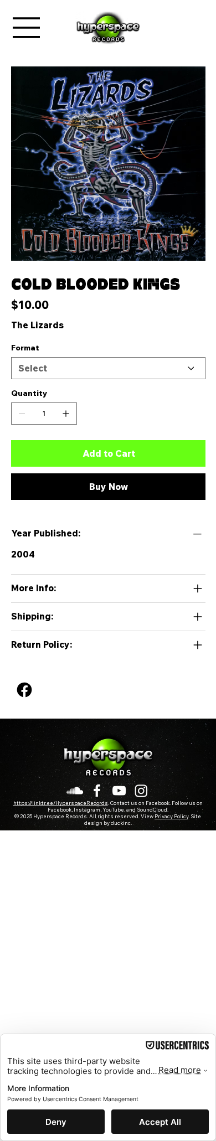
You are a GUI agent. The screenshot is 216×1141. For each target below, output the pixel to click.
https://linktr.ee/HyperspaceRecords (60, 804)
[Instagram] (141, 790)
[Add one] (66, 413)
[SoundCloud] (74, 790)
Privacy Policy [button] (171, 817)
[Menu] (26, 28)
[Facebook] (24, 690)
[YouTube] (119, 790)
